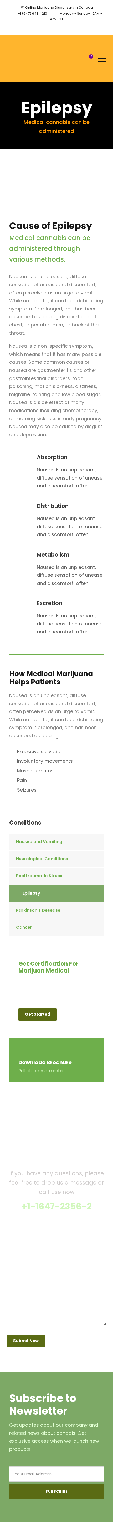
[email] (52, 26)
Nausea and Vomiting (39, 842)
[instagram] (61, 26)
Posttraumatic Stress (39, 876)
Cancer (24, 927)
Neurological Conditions (42, 859)
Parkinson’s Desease (38, 910)
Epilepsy (31, 893)
